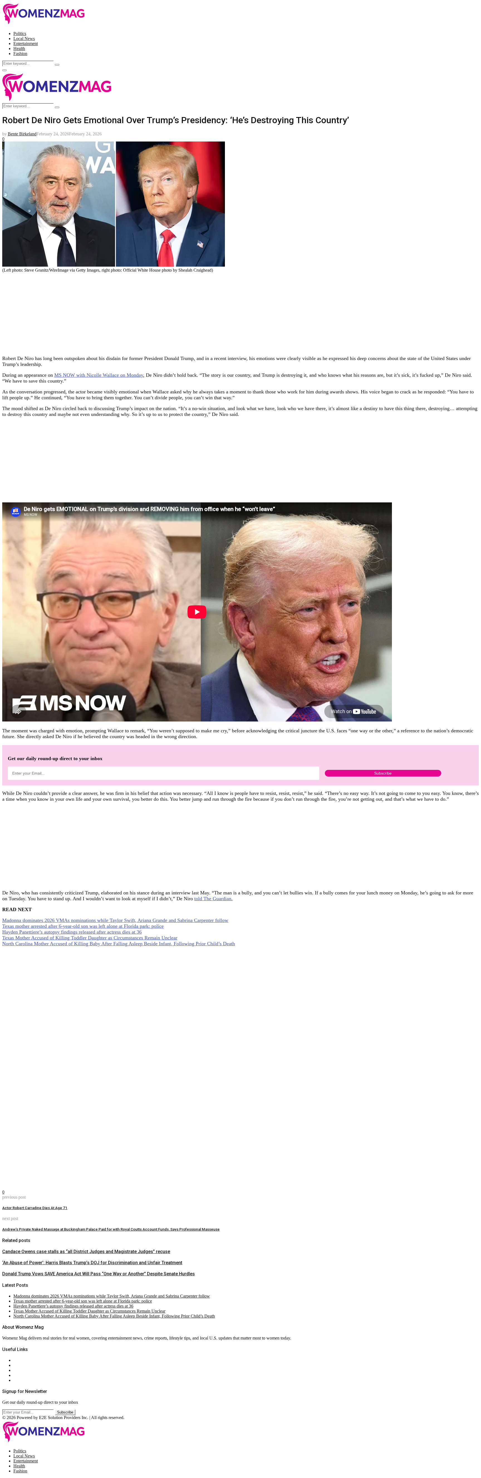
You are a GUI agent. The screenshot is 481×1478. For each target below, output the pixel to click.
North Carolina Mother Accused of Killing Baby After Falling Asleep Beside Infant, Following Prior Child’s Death (118, 943)
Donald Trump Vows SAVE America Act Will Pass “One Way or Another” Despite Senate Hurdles (98, 1273)
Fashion (20, 53)
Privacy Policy (26, 1370)
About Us (22, 1360)
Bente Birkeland (22, 134)
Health (19, 48)
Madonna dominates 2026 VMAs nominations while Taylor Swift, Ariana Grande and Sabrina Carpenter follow (115, 920)
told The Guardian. (213, 898)
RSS (17, 1380)
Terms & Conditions (31, 1375)
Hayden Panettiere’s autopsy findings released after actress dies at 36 (72, 932)
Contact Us (23, 1365)
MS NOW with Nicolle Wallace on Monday (98, 375)
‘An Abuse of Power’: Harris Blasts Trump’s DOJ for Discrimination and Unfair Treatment (92, 1262)
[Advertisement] (169, 312)
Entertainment (25, 43)
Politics (19, 33)
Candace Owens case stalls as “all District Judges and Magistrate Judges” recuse (86, 1251)
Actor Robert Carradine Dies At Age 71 (34, 1208)
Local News (24, 38)
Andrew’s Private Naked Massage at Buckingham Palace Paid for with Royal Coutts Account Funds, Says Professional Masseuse (111, 1229)
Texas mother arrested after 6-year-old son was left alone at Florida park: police (83, 926)
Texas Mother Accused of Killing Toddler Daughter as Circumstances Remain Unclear (89, 938)
